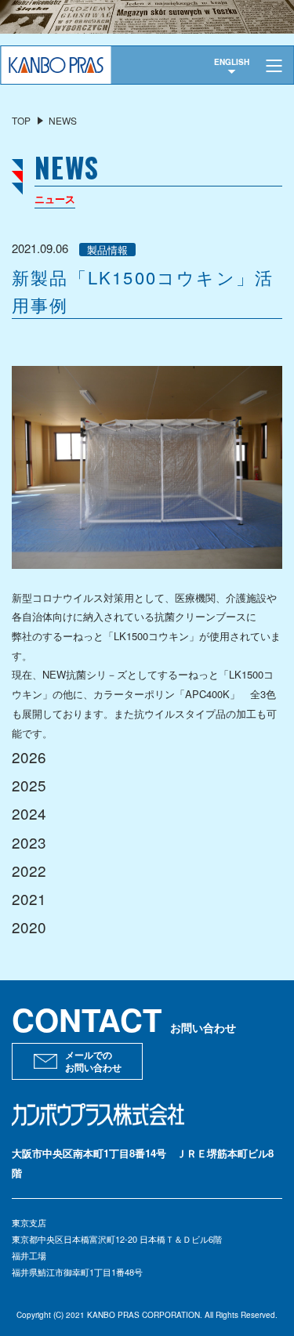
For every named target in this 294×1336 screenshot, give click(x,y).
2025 (29, 784)
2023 (29, 842)
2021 (29, 898)
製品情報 (107, 249)
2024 (29, 813)
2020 (29, 926)
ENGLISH (231, 61)
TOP (21, 120)
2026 (29, 756)
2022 (29, 870)
